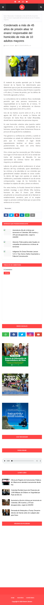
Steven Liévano (9, 45)
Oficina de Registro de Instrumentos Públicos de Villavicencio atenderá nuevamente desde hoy (26, 482)
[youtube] (26, 2)
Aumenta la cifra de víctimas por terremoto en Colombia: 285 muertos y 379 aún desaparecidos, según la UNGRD (25, 233)
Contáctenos (30, 597)
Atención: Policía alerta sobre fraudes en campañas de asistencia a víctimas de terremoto (26, 244)
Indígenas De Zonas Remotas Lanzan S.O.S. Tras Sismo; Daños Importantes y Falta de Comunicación (26, 254)
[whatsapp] (5, 334)
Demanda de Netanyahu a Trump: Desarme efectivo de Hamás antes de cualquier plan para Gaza (25, 513)
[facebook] (15, 2)
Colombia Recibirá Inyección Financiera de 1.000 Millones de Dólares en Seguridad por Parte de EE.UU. (25, 492)
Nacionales (11, 16)
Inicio (5, 16)
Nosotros (20, 597)
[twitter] (19, 2)
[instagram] (23, 2)
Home (12, 597)
